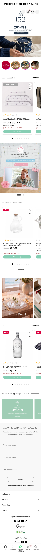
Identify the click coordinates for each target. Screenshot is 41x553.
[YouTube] (22, 521)
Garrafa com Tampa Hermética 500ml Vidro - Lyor (15, 367)
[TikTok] (26, 521)
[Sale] (6, 65)
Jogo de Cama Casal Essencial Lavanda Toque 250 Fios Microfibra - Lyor (16, 119)
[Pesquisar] (23, 12)
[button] (3, 12)
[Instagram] (18, 521)
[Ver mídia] (17, 409)
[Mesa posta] (16, 65)
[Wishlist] (33, 12)
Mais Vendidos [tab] (17, 202)
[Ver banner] (20, 32)
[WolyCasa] (12, 12)
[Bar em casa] (35, 65)
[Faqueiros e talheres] (25, 65)
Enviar (20, 479)
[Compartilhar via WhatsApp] (16, 115)
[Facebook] (15, 521)
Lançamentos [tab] (6, 202)
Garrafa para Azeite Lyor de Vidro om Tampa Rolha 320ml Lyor (17, 244)
